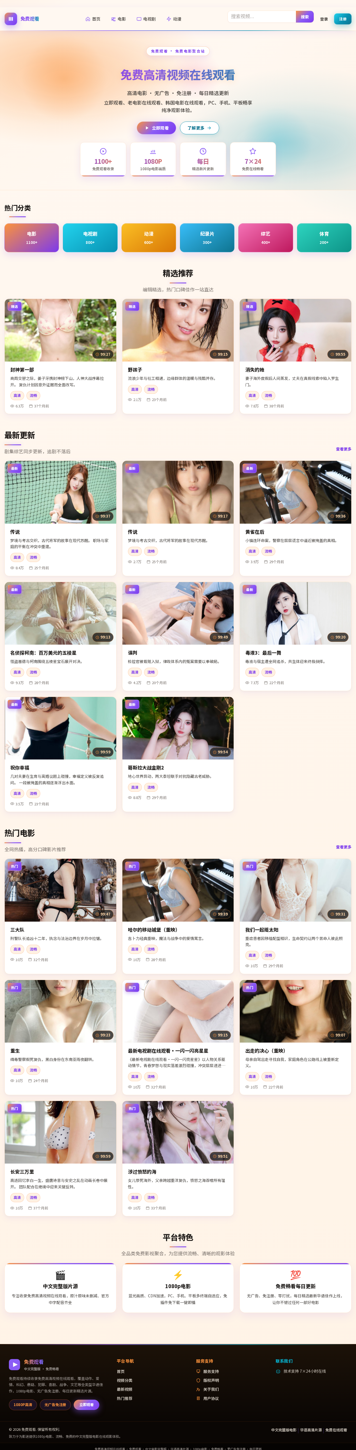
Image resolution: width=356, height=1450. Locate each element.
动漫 (177, 19)
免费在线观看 (336, 1429)
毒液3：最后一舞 (263, 652)
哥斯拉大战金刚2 (146, 767)
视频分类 (124, 1380)
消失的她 (254, 369)
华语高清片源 (311, 1429)
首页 (96, 19)
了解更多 (195, 128)
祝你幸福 (19, 767)
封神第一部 (22, 369)
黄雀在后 (254, 531)
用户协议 (211, 1398)
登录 (324, 18)
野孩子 (135, 369)
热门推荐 (124, 1398)
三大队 (17, 929)
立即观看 (160, 128)
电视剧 (149, 19)
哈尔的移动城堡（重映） (154, 929)
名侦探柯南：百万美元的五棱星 (43, 652)
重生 (15, 1050)
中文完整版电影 (283, 1429)
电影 (122, 19)
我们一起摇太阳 (261, 929)
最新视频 (124, 1389)
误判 (132, 652)
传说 (15, 531)
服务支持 (211, 1371)
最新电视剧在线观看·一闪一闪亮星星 (168, 1050)
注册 (343, 18)
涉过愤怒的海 (142, 1171)
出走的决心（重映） (266, 1050)
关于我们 (211, 1389)
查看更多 (344, 449)
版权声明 (211, 1380)
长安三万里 (22, 1171)
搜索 (305, 16)
